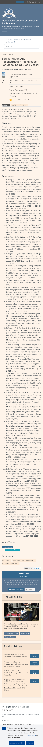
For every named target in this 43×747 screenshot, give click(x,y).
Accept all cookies (16, 743)
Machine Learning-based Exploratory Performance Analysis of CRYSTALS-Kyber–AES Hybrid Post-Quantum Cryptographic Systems (21, 626)
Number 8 (11, 42)
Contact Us (30, 725)
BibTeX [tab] (14, 105)
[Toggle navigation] (4, 33)
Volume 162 (26, 40)
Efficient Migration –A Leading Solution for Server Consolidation (15, 656)
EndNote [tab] (23, 105)
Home (9, 40)
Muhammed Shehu (11, 633)
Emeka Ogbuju (10, 637)
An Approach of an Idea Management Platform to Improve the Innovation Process (16, 664)
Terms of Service (7, 725)
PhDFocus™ (7, 710)
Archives (17, 40)
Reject (30, 743)
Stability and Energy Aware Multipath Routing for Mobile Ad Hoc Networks (16, 673)
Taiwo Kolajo (25, 633)
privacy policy (31, 735)
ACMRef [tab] (5, 105)
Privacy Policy (19, 725)
